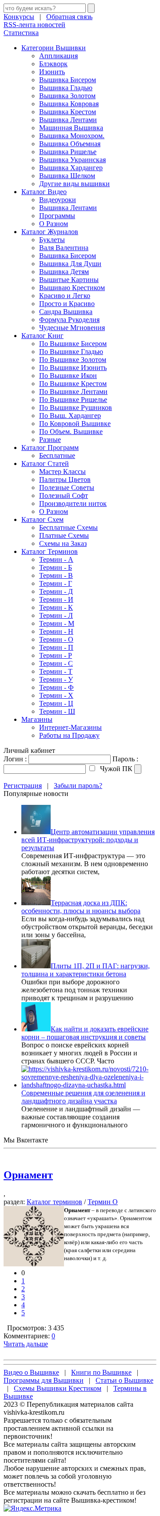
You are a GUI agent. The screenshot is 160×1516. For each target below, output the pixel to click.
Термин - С (56, 663)
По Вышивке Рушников (75, 407)
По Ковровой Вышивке (75, 423)
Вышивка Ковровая (69, 103)
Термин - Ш (57, 711)
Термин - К (56, 607)
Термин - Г (55, 583)
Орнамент (28, 1175)
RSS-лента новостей (34, 24)
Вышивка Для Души (70, 263)
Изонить (52, 72)
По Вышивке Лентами (73, 391)
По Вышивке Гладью (71, 351)
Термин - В (56, 575)
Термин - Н (56, 631)
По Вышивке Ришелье (73, 399)
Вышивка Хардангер (71, 167)
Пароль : (125, 759)
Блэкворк (53, 64)
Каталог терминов (54, 1202)
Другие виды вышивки (74, 183)
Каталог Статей (45, 463)
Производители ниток (73, 503)
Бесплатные (57, 455)
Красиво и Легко (64, 295)
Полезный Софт (63, 495)
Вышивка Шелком (67, 175)
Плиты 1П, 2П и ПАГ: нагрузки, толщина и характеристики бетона (85, 970)
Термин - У (56, 679)
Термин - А (56, 559)
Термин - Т (55, 671)
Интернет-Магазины (70, 727)
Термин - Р (55, 655)
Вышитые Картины (69, 279)
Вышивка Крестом (67, 111)
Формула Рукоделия (69, 319)
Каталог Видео (44, 191)
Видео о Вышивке (31, 1372)
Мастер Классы (62, 471)
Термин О (103, 1202)
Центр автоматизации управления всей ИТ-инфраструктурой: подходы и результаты (88, 840)
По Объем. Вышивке (71, 431)
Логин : (15, 759)
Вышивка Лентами (68, 119)
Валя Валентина (63, 247)
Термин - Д (56, 591)
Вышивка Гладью (65, 88)
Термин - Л (56, 615)
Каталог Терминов (49, 551)
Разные (50, 439)
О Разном (53, 223)
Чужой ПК (115, 768)
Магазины (36, 719)
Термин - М (56, 623)
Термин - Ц (56, 703)
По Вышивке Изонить (73, 367)
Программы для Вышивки (44, 1380)
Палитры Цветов (65, 479)
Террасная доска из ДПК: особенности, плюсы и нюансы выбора (80, 907)
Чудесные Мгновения (72, 327)
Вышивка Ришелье (67, 151)
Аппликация (58, 56)
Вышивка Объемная (69, 143)
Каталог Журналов (49, 231)
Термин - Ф (56, 687)
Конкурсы (19, 16)
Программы (57, 215)
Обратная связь (69, 16)
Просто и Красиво (67, 303)
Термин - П (56, 647)
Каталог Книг (42, 335)
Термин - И (56, 599)
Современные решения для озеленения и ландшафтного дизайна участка (83, 1097)
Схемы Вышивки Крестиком (57, 1388)
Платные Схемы (64, 535)
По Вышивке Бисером (73, 343)
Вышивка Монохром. (71, 135)
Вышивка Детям (64, 271)
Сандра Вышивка (65, 311)
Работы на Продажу (69, 735)
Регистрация (23, 785)
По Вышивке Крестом (73, 383)
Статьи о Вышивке (124, 1380)
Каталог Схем (42, 519)
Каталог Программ (50, 447)
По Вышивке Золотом (72, 359)
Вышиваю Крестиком (72, 287)
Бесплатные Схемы (68, 527)
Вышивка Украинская (72, 159)
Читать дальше (26, 1344)
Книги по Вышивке (101, 1372)
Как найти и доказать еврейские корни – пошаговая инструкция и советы (84, 1033)
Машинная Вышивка (71, 127)
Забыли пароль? (78, 785)
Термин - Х (56, 695)
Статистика (21, 32)
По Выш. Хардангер (70, 415)
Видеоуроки (57, 199)
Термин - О (56, 639)
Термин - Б (55, 567)
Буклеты (52, 239)
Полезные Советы (66, 487)
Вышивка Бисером (67, 80)
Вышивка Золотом (67, 95)
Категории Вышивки (53, 48)
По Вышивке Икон (68, 375)
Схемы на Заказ (63, 543)
